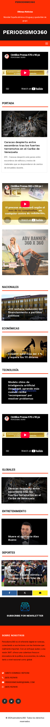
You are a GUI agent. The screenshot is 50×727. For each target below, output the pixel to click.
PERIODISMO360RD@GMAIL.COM (20, 682)
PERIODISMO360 (25, 32)
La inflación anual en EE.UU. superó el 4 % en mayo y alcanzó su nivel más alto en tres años (22, 147)
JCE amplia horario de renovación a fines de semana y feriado (22, 312)
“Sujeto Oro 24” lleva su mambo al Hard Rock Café (25, 17)
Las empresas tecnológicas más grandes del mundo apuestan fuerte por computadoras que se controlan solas (25, 392)
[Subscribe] (40, 592)
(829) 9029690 (11, 677)
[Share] (9, 592)
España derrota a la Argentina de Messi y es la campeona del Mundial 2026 (25, 576)
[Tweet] (24, 592)
